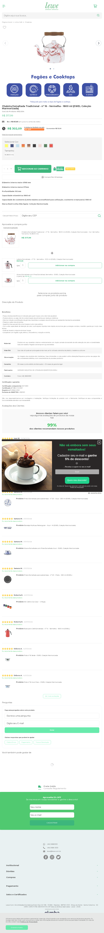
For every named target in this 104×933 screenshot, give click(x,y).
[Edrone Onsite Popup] (52, 466)
